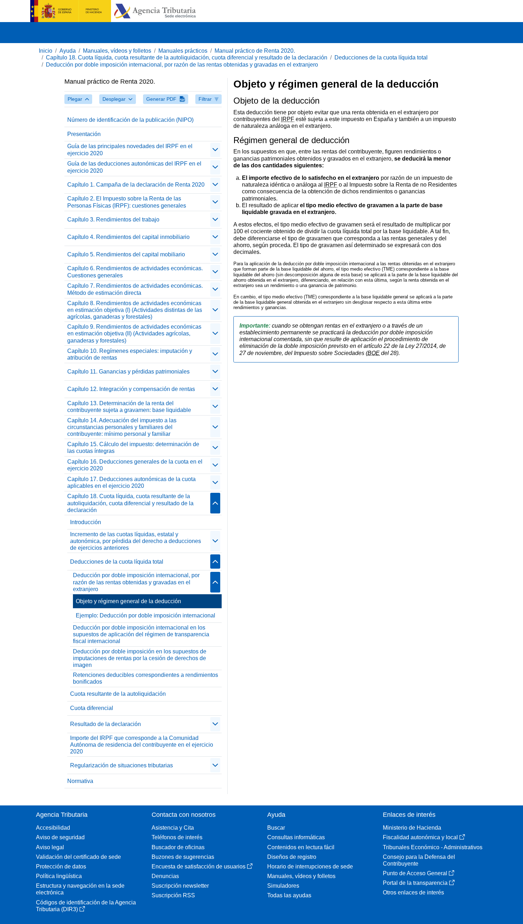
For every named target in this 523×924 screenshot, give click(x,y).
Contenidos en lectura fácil (300, 847)
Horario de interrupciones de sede (310, 866)
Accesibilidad (53, 828)
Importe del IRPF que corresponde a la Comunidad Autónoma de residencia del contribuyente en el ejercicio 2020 (141, 745)
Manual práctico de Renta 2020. (255, 51)
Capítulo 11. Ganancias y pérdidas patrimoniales (128, 372)
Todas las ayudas (289, 895)
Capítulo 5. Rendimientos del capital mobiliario (126, 254)
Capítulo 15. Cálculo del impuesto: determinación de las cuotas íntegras (133, 447)
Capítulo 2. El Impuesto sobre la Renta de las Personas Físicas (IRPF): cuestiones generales (126, 201)
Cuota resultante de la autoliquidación (118, 694)
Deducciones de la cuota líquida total (381, 57)
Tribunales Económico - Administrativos (432, 847)
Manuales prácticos (182, 51)
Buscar (276, 828)
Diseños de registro (291, 857)
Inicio (45, 51)
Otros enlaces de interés (413, 892)
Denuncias (165, 876)
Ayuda (67, 51)
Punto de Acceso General (415, 873)
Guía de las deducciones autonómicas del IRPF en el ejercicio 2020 (134, 167)
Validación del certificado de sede (78, 857)
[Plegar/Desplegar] (215, 150)
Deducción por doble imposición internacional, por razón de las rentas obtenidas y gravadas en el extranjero (182, 65)
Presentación (84, 134)
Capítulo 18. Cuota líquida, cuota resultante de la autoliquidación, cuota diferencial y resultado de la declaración (186, 57)
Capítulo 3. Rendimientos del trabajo (113, 219)
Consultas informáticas (296, 837)
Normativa (80, 781)
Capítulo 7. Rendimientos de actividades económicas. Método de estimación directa (135, 289)
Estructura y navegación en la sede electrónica (80, 889)
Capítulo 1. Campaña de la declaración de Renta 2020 (136, 185)
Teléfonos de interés (177, 837)
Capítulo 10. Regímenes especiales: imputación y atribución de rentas (129, 354)
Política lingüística (59, 876)
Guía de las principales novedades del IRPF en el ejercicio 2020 (129, 149)
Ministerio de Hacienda (412, 828)
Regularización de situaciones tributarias (121, 765)
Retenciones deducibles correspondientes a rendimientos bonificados (145, 678)
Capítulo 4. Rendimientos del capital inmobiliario (128, 237)
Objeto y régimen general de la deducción (128, 601)
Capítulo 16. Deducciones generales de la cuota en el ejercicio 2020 (134, 465)
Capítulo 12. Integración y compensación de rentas (131, 389)
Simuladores (283, 886)
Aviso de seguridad (60, 837)
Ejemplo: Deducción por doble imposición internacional (145, 615)
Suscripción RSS (173, 895)
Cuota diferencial (91, 708)
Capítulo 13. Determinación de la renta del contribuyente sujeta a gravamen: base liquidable (129, 406)
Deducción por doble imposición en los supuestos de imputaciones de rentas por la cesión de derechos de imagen (139, 658)
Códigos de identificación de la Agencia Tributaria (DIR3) (86, 905)
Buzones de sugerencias (183, 857)
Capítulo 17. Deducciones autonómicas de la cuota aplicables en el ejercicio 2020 (131, 482)
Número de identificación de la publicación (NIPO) (130, 120)
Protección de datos (61, 866)
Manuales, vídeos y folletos (117, 51)
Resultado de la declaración (105, 724)
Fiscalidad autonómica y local (420, 837)
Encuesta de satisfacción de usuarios (198, 866)
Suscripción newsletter (180, 886)
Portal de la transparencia (415, 883)
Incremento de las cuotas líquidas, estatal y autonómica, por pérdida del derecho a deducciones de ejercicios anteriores (135, 541)
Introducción (85, 522)
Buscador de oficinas (178, 847)
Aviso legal (50, 847)
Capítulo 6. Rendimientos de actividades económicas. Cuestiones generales (135, 271)
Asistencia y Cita (173, 828)
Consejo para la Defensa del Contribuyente (419, 860)
